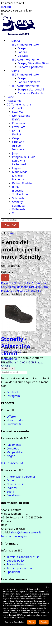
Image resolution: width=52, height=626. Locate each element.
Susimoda (18, 205)
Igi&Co (16, 146)
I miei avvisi (14, 495)
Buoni (10, 491)
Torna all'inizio (11, 351)
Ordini (11, 480)
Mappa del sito (16, 452)
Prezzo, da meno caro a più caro (27, 287)
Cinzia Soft (19, 108)
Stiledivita (18, 198)
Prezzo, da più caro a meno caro (21, 290)
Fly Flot (16, 134)
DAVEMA (17, 112)
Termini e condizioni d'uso (23, 557)
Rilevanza (7, 283)
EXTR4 (16, 131)
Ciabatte (23, 56)
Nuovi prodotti (16, 420)
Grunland (18, 142)
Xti (13, 213)
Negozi (11, 456)
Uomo (13, 71)
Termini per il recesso (20, 568)
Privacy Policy (15, 564)
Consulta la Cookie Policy (14, 622)
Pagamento (14, 445)
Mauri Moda (19, 172)
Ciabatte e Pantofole (31, 93)
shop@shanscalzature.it (26, 532)
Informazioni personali (21, 476)
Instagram (13, 396)
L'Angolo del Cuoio (23, 157)
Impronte (18, 149)
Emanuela (18, 123)
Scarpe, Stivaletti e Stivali (33, 63)
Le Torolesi (19, 164)
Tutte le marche (19, 104)
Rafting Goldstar (22, 183)
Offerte (11, 416)
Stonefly (17, 202)
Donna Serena (21, 116)
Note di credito (16, 484)
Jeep (15, 153)
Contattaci (13, 448)
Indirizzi (12, 488)
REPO (15, 187)
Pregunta (18, 179)
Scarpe (22, 48)
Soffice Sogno (21, 194)
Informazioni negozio (14, 536)
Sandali (22, 52)
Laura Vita (18, 161)
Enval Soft (18, 127)
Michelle (17, 175)
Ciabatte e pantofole (31, 67)
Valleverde (19, 209)
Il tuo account (12, 463)
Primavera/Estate (25, 44)
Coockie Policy (16, 560)
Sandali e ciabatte (29, 82)
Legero (16, 168)
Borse (10, 97)
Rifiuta (31, 622)
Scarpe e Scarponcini (31, 89)
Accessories (14, 101)
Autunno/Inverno (25, 59)
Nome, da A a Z (24, 283)
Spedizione (14, 572)
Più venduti (14, 424)
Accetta (44, 622)
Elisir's (16, 119)
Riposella (18, 190)
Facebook (13, 392)
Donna (13, 41)
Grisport (17, 138)
